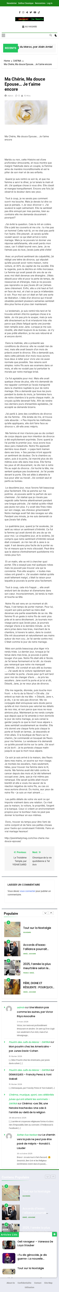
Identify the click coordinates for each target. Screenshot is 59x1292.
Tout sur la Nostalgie (30, 1268)
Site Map (48, 1283)
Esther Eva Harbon (27, 1135)
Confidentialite (24, 1283)
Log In (49, 3)
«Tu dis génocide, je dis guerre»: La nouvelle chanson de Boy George (32, 1258)
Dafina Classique (26, 3)
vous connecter (27, 891)
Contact (37, 1283)
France (26, 954)
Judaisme (32, 935)
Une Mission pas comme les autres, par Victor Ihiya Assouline (35, 1012)
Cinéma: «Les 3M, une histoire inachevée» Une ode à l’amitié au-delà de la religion (28, 1108)
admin (10, 95)
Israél (25, 935)
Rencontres (40, 3)
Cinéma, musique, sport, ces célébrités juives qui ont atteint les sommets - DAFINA (31, 1099)
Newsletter (12, 3)
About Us (11, 1283)
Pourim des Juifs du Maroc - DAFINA (29, 1042)
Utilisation (29, 1287)
